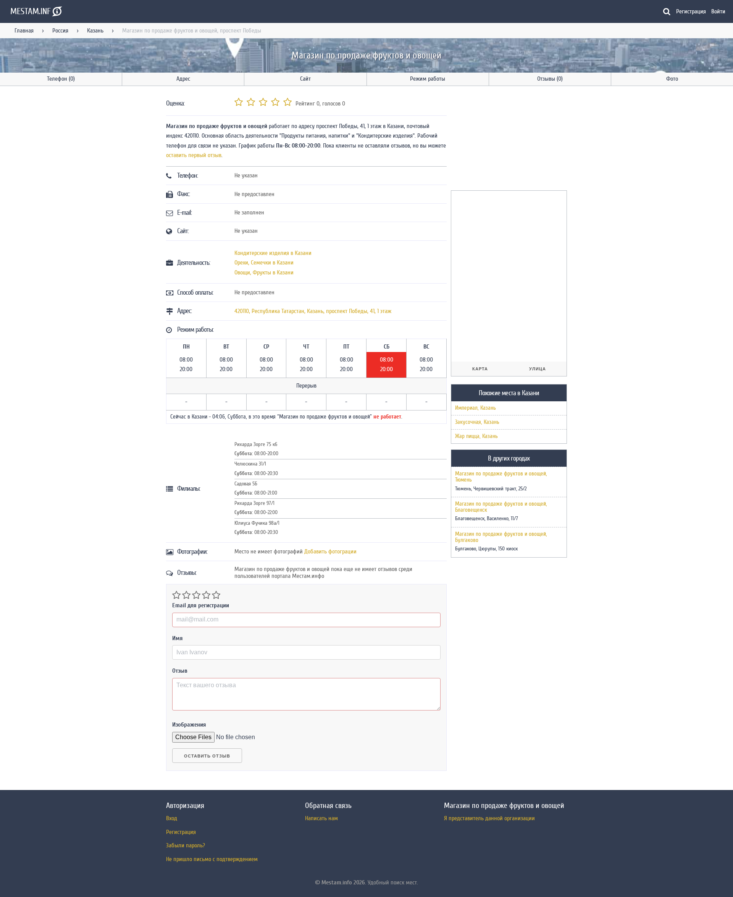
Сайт (305, 78)
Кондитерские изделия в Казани (273, 253)
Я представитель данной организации (489, 818)
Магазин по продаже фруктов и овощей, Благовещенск (501, 507)
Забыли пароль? (185, 845)
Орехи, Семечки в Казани (264, 262)
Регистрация (691, 11)
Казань (95, 30)
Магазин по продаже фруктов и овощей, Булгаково (501, 537)
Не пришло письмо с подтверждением (212, 859)
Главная (24, 30)
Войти (718, 11)
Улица (537, 369)
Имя (177, 638)
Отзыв (179, 670)
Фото (672, 78)
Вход (171, 818)
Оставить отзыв (207, 756)
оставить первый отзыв (193, 155)
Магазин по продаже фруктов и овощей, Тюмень (501, 477)
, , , (312, 311)
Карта (480, 369)
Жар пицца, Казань (476, 436)
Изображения (189, 724)
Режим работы (427, 78)
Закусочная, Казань (477, 422)
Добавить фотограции (330, 551)
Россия (60, 30)
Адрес (183, 78)
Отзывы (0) (550, 78)
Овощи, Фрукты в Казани (264, 272)
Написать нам (321, 818)
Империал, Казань (475, 408)
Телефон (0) (61, 78)
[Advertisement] (508, 139)
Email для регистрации (200, 605)
